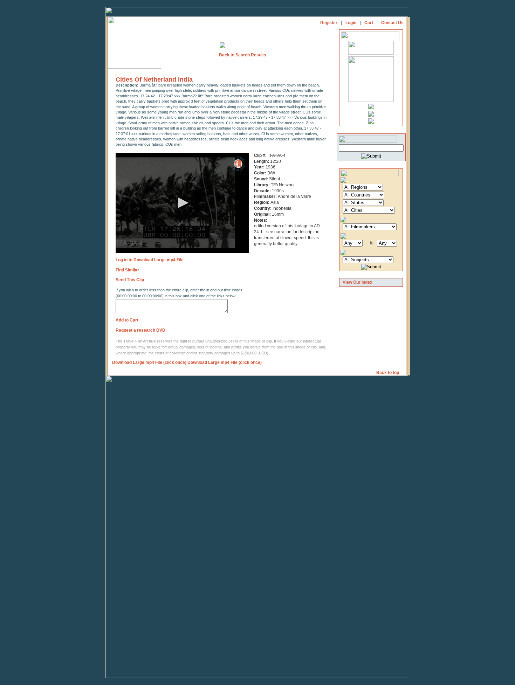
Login (350, 22)
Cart (368, 22)
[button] (182, 202)
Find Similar (127, 270)
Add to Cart (127, 320)
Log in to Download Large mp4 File (150, 259)
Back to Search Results (242, 55)
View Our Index (357, 282)
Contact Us (392, 22)
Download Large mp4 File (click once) (149, 362)
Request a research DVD (140, 330)
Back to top (388, 372)
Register (328, 22)
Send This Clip (130, 279)
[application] (182, 203)
